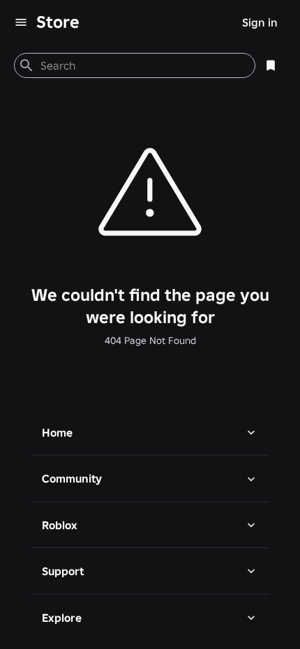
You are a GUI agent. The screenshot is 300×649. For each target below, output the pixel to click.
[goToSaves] (270, 65)
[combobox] (142, 65)
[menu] (20, 22)
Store (58, 22)
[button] (150, 432)
